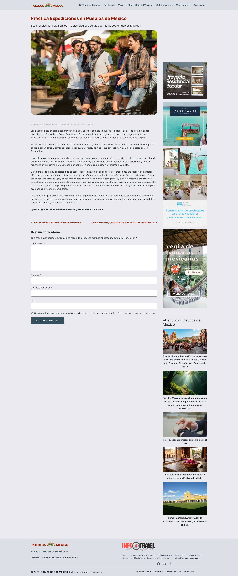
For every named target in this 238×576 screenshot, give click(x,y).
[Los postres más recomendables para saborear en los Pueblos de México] (185, 460)
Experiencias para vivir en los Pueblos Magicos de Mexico (66, 25)
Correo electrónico (41, 287)
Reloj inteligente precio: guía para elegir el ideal (185, 441)
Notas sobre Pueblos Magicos (122, 25)
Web (33, 300)
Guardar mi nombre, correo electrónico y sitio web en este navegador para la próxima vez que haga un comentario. (94, 313)
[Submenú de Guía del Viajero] (153, 5)
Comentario (38, 243)
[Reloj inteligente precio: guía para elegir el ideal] (185, 425)
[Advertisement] (185, 38)
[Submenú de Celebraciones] (172, 5)
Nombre (36, 275)
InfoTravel (144, 555)
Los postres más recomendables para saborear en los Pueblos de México (185, 476)
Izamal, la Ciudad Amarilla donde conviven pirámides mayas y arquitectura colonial (185, 521)
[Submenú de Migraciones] (190, 5)
